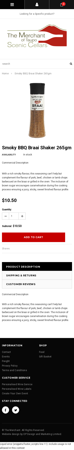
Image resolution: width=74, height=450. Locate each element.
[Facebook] (5, 410)
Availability (9, 154)
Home (5, 73)
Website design (11, 434)
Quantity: (7, 209)
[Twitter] (15, 410)
